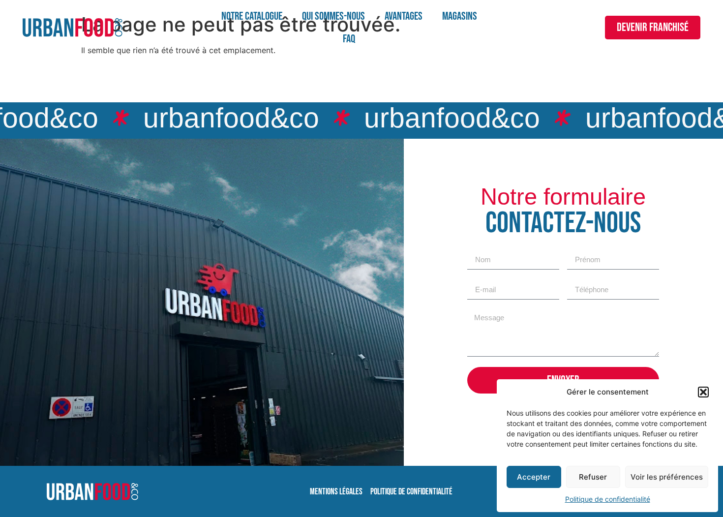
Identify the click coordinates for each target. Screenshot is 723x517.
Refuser (593, 477)
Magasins (459, 16)
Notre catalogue (251, 16)
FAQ (349, 39)
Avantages (403, 16)
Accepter (533, 477)
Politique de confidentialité (607, 499)
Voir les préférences (667, 477)
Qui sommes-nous (333, 16)
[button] (703, 392)
